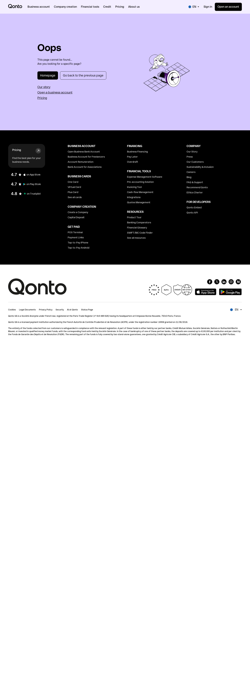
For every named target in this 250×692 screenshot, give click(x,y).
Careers (191, 172)
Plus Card (73, 192)
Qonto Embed (194, 207)
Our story (43, 87)
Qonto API (192, 212)
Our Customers (195, 161)
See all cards (75, 197)
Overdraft (132, 161)
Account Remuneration (80, 161)
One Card (73, 182)
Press (190, 156)
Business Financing (137, 151)
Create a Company (78, 212)
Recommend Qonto (197, 187)
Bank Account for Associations (85, 167)
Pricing (42, 98)
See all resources (136, 237)
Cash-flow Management (140, 192)
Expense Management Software (144, 176)
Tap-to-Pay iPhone (78, 242)
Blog (189, 177)
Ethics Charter (195, 192)
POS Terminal (75, 232)
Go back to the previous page (83, 75)
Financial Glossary (137, 227)
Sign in (208, 6)
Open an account (228, 6)
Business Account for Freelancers (86, 156)
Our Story (192, 151)
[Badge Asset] (209, 281)
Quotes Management (138, 202)
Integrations (133, 197)
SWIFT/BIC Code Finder (140, 232)
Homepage (47, 75)
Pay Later (132, 156)
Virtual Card (74, 187)
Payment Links (76, 237)
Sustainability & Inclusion (200, 167)
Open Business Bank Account (84, 151)
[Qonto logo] (15, 6)
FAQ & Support (195, 182)
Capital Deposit (76, 217)
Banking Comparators (139, 222)
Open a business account (54, 92)
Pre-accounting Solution (140, 182)
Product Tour (134, 217)
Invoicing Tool (134, 187)
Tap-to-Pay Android (78, 247)
